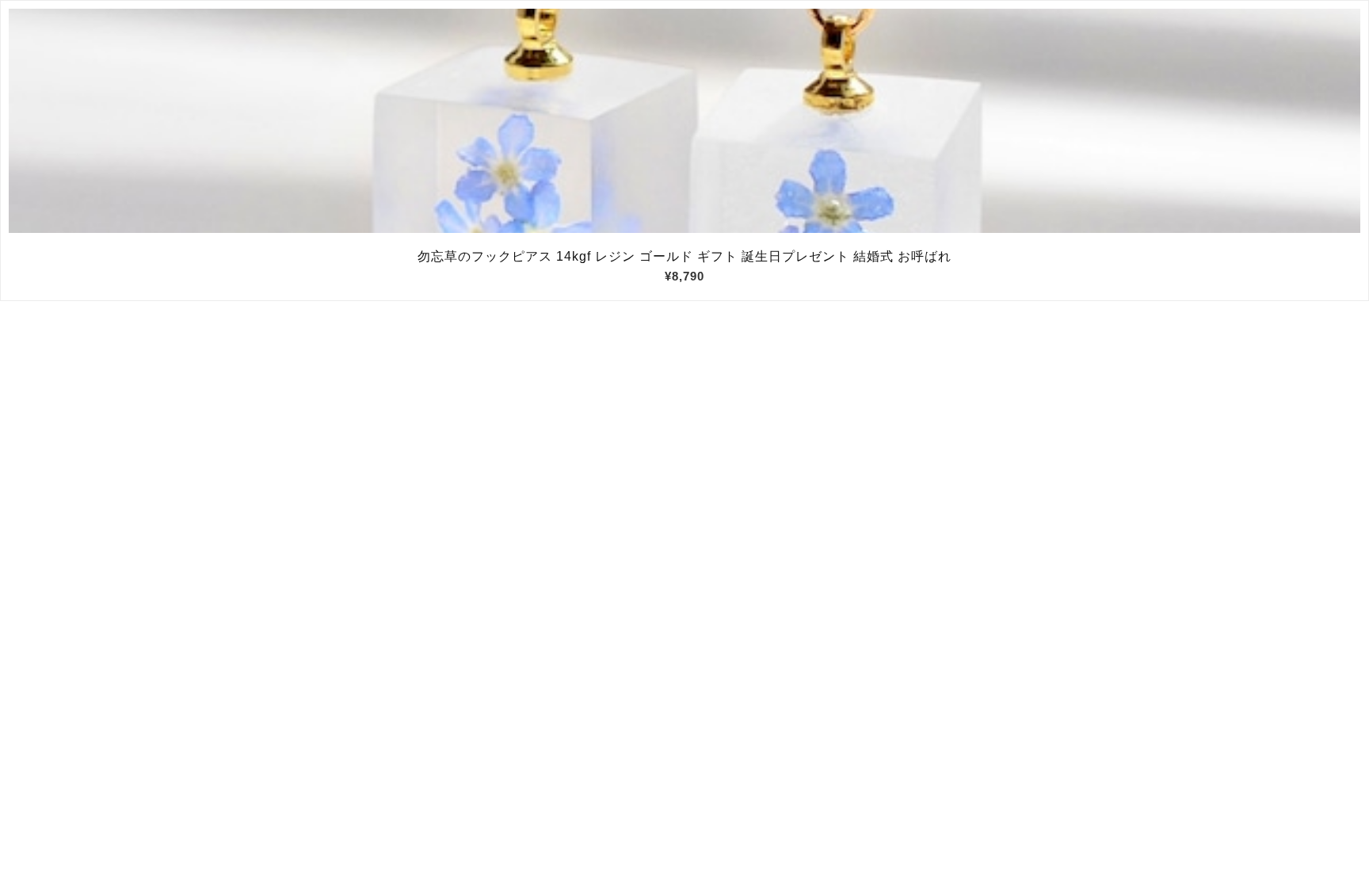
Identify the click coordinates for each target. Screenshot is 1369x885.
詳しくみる (685, 121)
